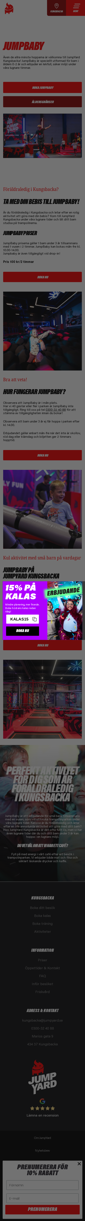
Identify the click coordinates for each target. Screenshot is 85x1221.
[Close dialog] (79, 584)
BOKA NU (22, 631)
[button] (22, 619)
